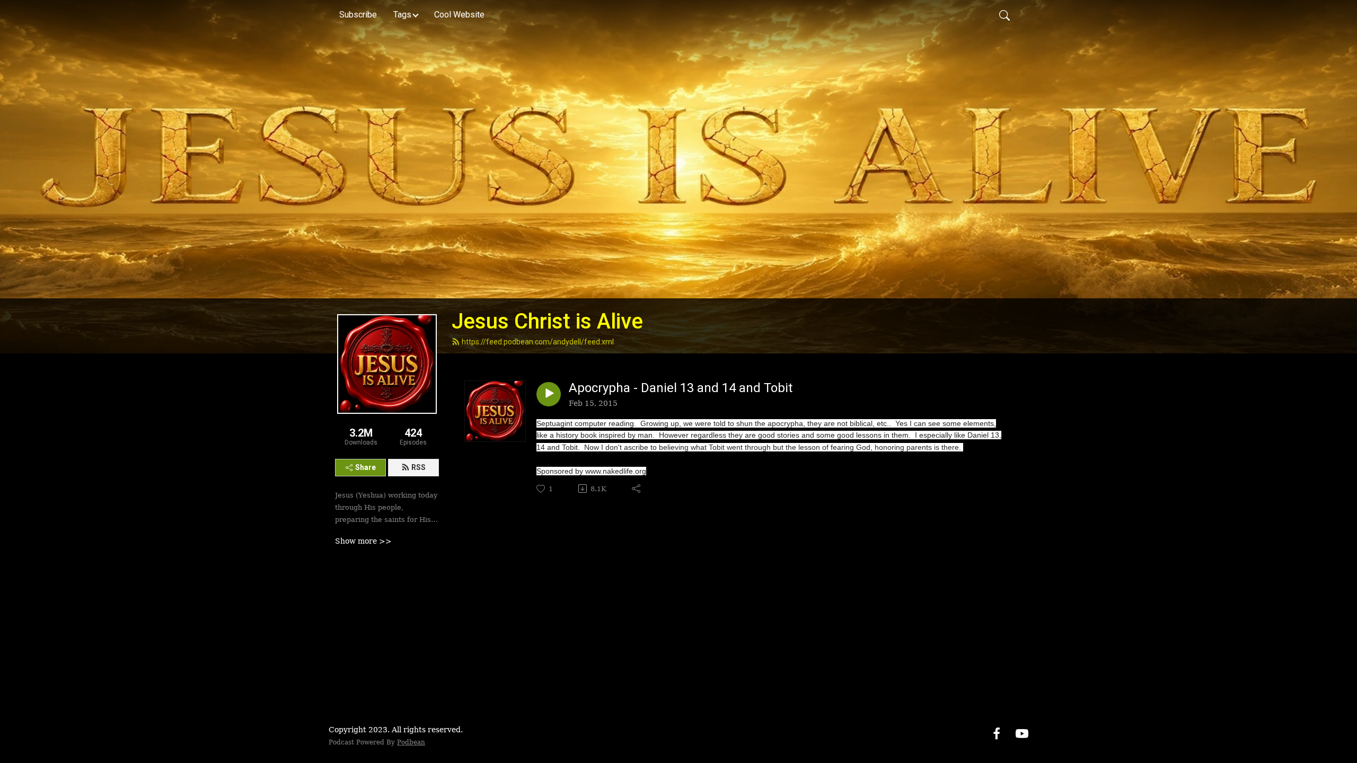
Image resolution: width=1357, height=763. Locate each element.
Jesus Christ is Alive (547, 321)
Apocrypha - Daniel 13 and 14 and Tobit (680, 387)
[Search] (1004, 14)
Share (365, 467)
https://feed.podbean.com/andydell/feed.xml (538, 342)
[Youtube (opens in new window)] (1022, 733)
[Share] (637, 488)
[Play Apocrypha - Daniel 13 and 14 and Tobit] (548, 394)
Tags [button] (402, 15)
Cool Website (459, 15)
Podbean (411, 742)
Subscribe (358, 15)
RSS (418, 467)
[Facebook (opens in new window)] (996, 733)
